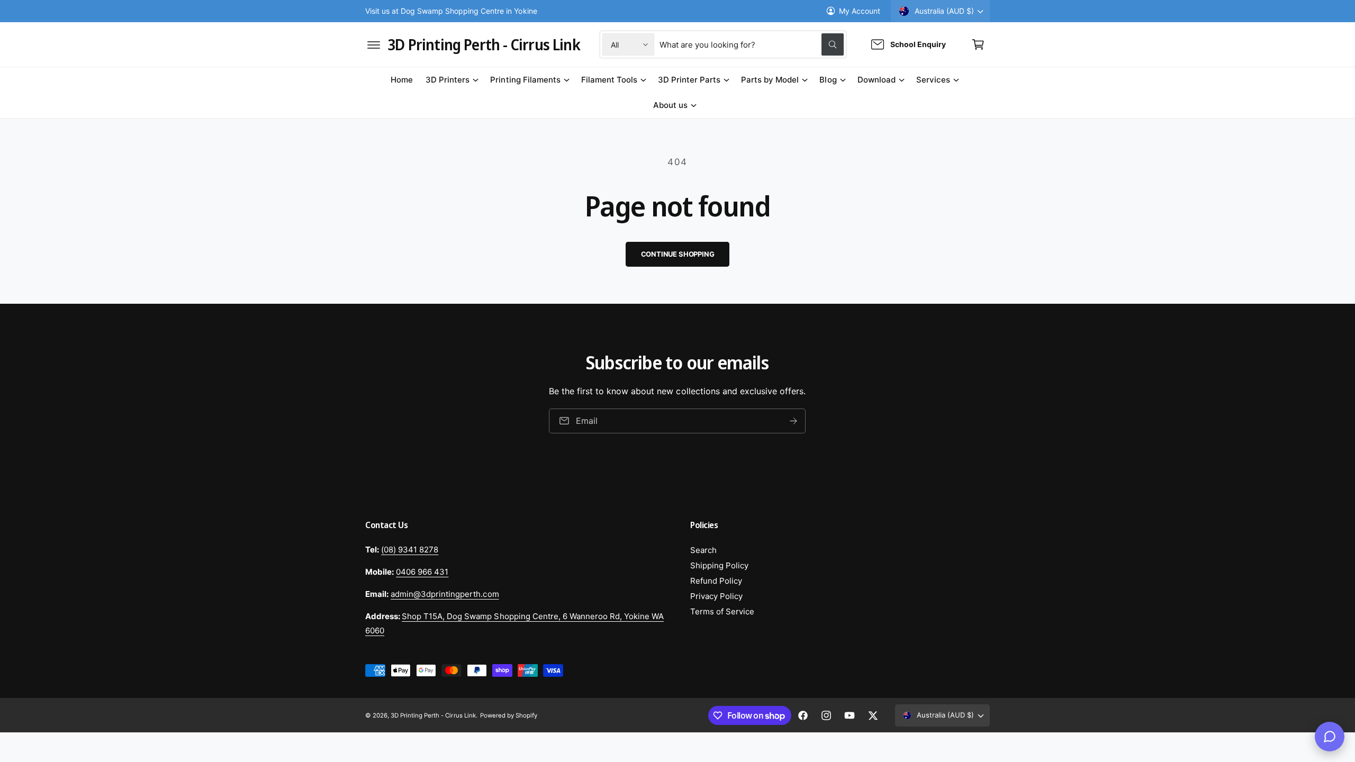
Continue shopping (678, 254)
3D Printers (447, 80)
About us (670, 105)
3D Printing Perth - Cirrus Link (433, 715)
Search (703, 550)
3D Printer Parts (689, 80)
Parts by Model (770, 80)
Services (933, 80)
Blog (827, 80)
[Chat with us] (1329, 736)
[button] (373, 44)
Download (876, 80)
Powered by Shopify (508, 715)
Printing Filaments (525, 80)
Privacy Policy (716, 596)
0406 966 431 (422, 572)
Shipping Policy (719, 565)
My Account (859, 10)
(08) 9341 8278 (409, 550)
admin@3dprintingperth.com (445, 594)
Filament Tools (609, 80)
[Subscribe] (794, 421)
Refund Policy (716, 581)
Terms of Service (722, 611)
